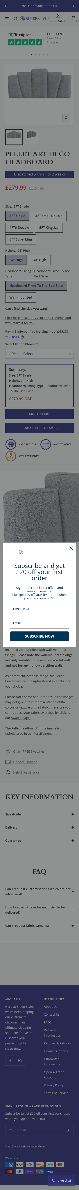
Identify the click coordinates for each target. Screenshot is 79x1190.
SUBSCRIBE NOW (39, 636)
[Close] (71, 548)
